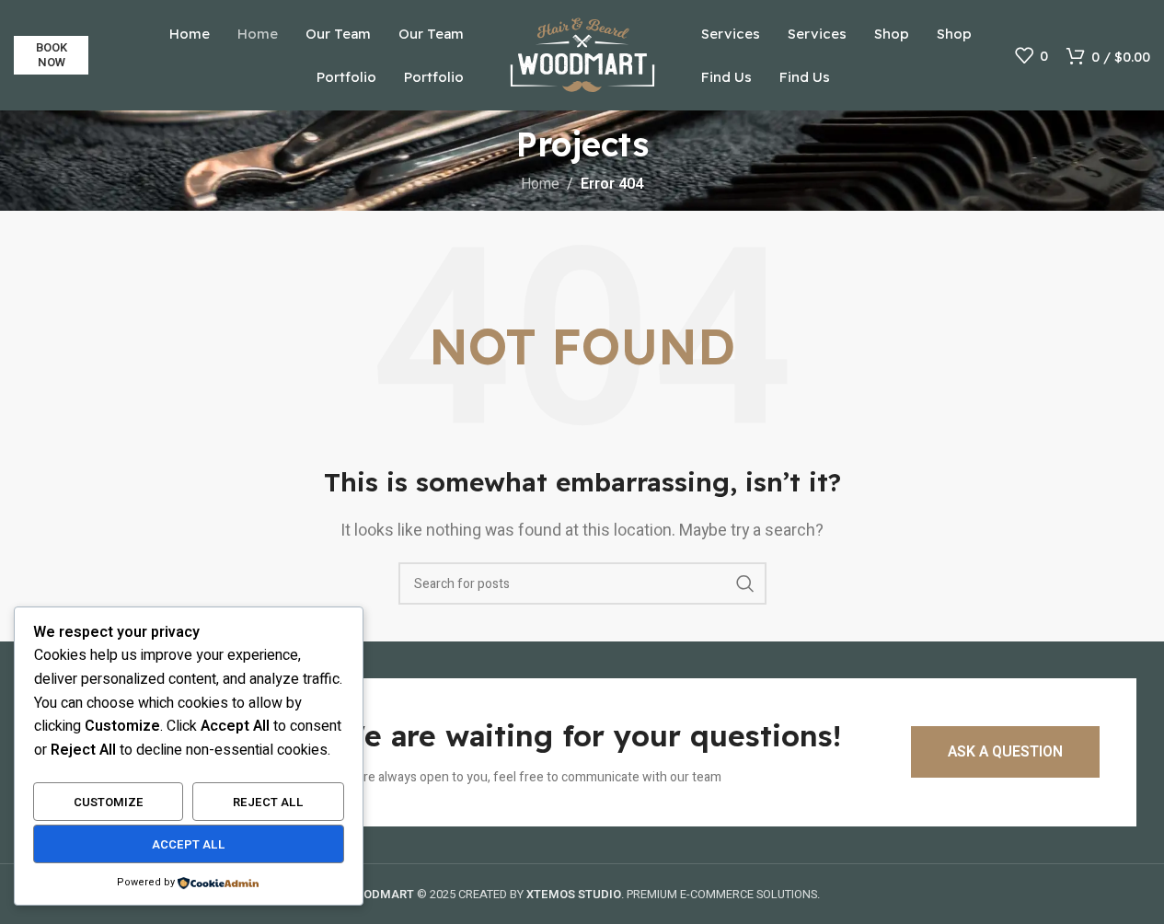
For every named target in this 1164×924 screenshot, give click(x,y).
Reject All (268, 802)
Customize (109, 802)
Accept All (188, 844)
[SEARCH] (745, 583)
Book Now (51, 55)
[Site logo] (582, 54)
